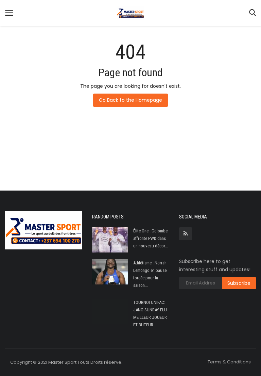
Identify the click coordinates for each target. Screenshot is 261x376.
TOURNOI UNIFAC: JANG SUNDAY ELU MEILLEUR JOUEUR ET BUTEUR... (150, 313)
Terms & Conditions (229, 362)
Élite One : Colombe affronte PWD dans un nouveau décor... (150, 238)
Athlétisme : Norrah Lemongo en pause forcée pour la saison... (150, 274)
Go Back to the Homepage (130, 100)
